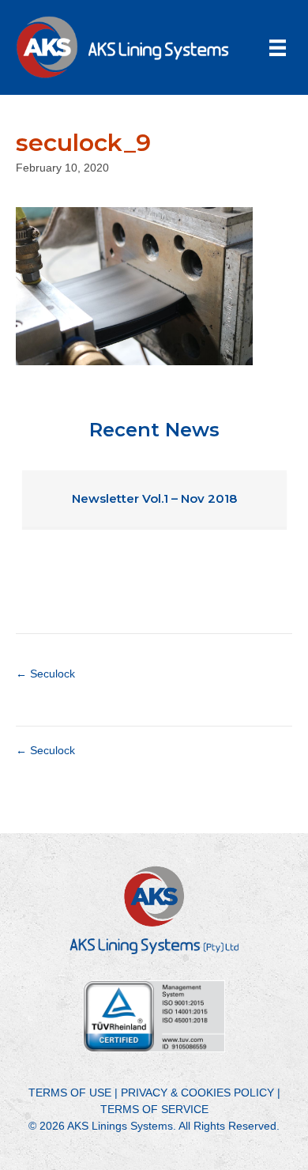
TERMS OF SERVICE (154, 1109)
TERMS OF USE (69, 1092)
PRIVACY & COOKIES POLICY (197, 1092)
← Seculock (45, 673)
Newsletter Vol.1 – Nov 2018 (154, 498)
